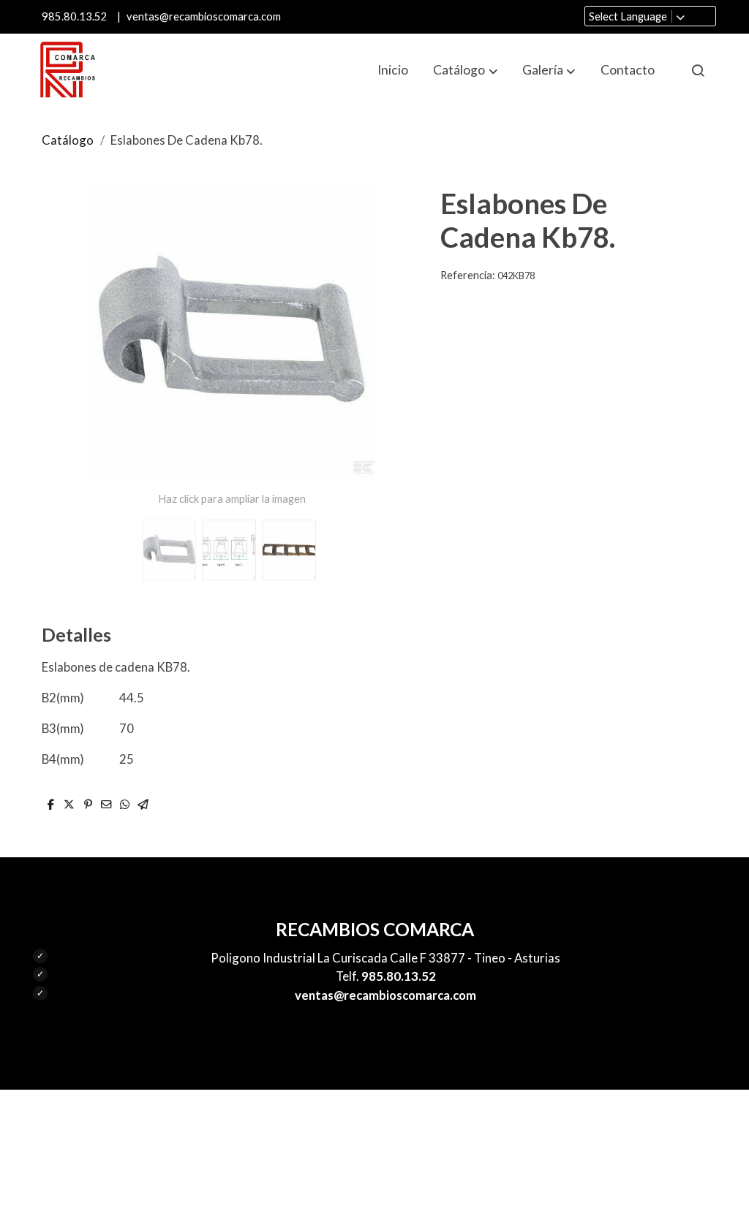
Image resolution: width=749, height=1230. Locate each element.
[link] (68, 70)
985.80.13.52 (75, 16)
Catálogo (68, 140)
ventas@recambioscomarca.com (204, 16)
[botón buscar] (697, 70)
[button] (465, 70)
